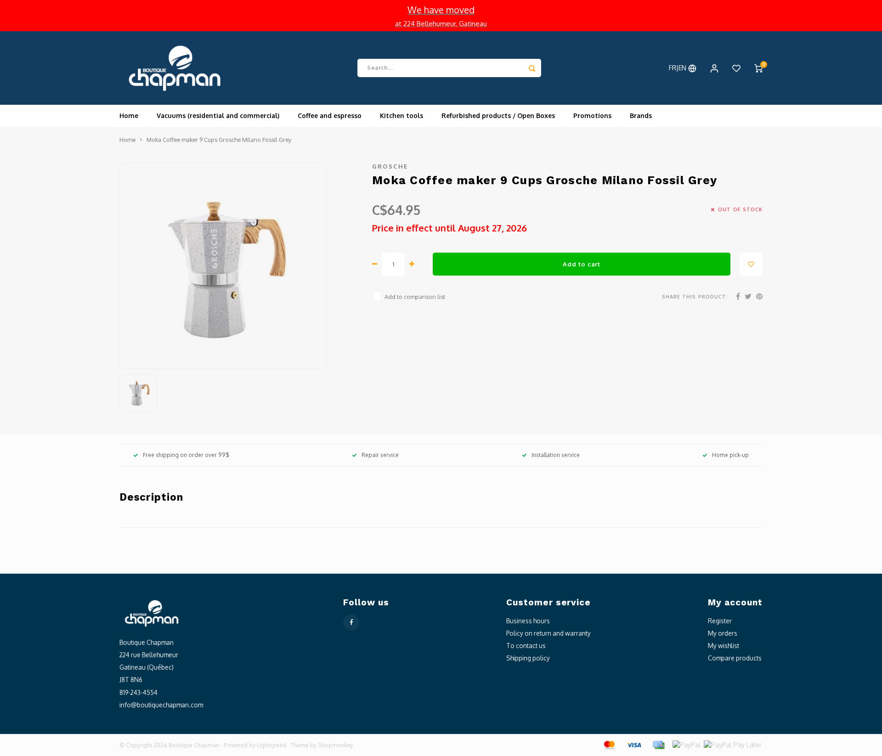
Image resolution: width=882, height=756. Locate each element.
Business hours (528, 621)
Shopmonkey (335, 745)
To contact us (526, 645)
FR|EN (678, 68)
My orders (722, 633)
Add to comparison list (414, 296)
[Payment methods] (608, 744)
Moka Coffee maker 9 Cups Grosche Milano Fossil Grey (219, 139)
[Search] (532, 68)
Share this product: (695, 296)
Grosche (390, 166)
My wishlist (723, 645)
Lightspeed (271, 745)
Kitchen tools (401, 115)
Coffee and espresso (330, 115)
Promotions (592, 115)
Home (128, 115)
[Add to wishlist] (751, 264)
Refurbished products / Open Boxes (498, 115)
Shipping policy (528, 658)
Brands (641, 115)
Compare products (735, 658)
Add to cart (581, 264)
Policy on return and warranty (548, 633)
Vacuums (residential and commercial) (218, 115)
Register (720, 621)
